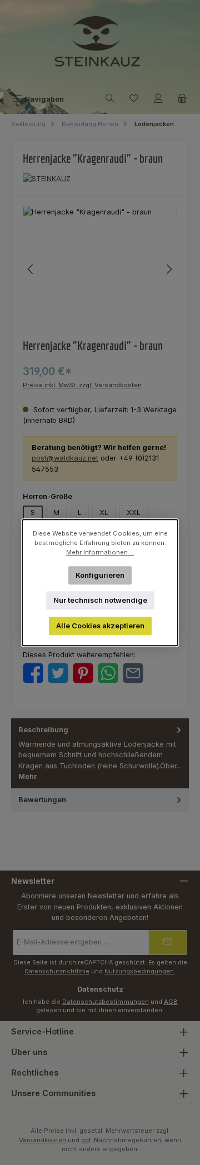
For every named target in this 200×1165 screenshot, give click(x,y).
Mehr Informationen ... (100, 552)
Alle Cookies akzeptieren (100, 626)
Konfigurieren (100, 575)
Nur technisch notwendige (100, 600)
